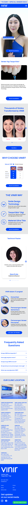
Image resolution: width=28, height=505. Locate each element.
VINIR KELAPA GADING (5, 426)
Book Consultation (14, 51)
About (2, 487)
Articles (14, 489)
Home (2, 485)
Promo (14, 485)
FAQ (13, 487)
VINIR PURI (18, 440)
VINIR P (17, 425)
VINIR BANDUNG (5, 440)
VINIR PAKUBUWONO (7, 402)
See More (14, 148)
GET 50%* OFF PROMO (14, 332)
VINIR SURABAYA (6, 412)
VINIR (16, 412)
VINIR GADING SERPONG (21, 402)
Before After (3, 489)
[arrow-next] (26, 128)
